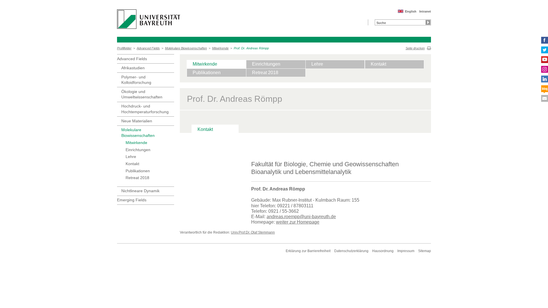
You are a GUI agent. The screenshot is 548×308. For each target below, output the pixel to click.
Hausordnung (383, 251)
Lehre (131, 156)
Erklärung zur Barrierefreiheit (308, 251)
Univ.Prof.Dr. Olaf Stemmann (253, 232)
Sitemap (424, 251)
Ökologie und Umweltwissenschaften (141, 94)
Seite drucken (415, 48)
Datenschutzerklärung (351, 251)
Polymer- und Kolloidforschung (136, 80)
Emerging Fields (131, 200)
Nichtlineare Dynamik (140, 191)
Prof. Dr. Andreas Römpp (251, 48)
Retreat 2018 (137, 177)
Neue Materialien (136, 121)
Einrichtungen (138, 149)
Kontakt (132, 163)
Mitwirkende (220, 48)
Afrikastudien (133, 68)
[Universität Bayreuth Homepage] (148, 19)
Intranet (425, 11)
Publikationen (138, 171)
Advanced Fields (148, 48)
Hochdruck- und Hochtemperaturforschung (145, 109)
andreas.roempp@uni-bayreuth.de (301, 216)
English (410, 11)
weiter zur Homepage (297, 222)
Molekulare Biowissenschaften (186, 48)
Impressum (405, 251)
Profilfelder (124, 48)
